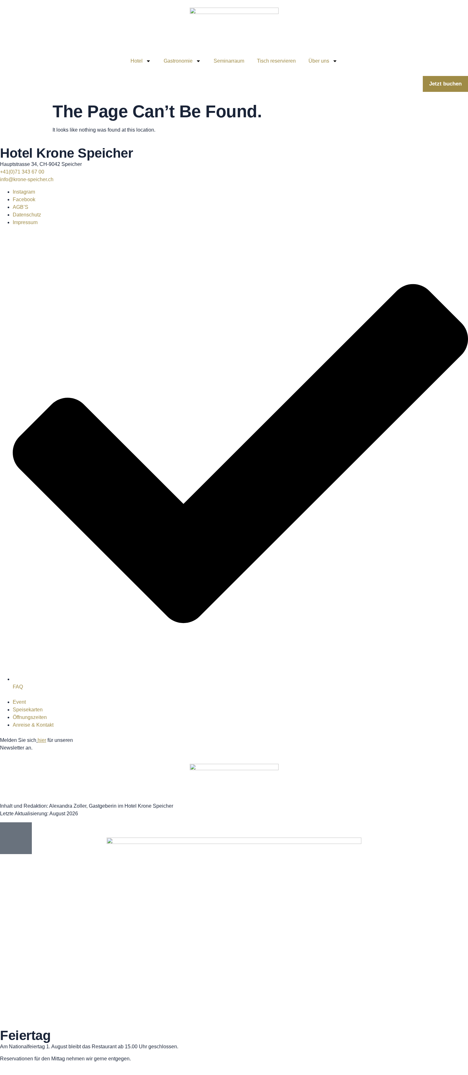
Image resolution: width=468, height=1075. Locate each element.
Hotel (137, 61)
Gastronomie (178, 61)
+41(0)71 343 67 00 (22, 172)
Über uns (318, 61)
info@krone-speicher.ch (26, 179)
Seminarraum (229, 61)
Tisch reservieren (276, 61)
